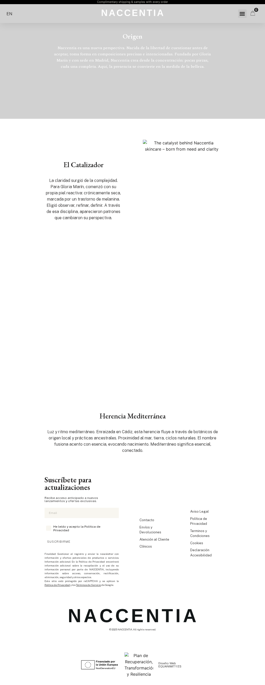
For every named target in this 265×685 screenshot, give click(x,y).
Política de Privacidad (57, 584)
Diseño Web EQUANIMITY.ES (169, 664)
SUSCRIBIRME (58, 541)
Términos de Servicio (88, 584)
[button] (242, 13)
